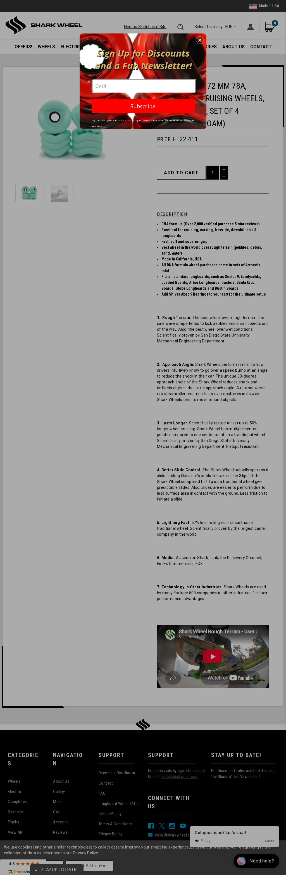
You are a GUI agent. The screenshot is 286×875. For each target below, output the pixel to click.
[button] (199, 40)
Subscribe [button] (143, 106)
